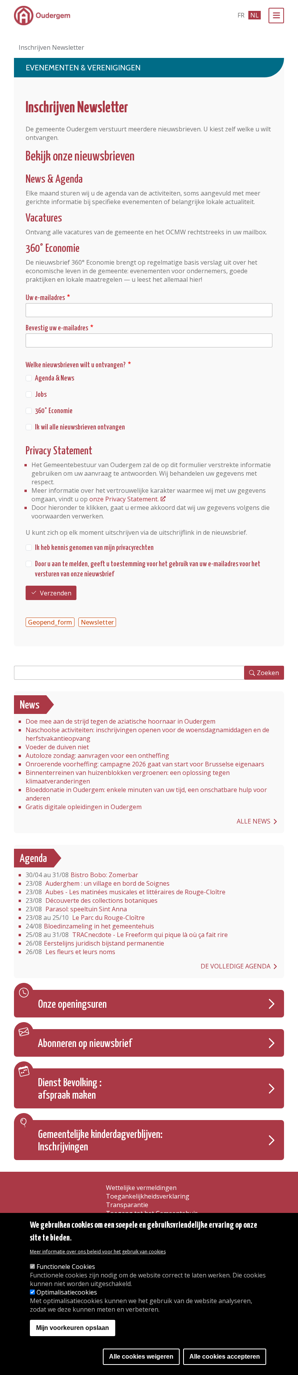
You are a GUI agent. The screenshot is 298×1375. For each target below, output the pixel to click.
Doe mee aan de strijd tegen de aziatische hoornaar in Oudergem (120, 721)
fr (240, 15)
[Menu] (276, 15)
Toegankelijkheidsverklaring (147, 1196)
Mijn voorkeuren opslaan (72, 1327)
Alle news (253, 821)
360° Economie (54, 411)
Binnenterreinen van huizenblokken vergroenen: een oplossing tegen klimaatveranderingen (128, 776)
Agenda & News (54, 378)
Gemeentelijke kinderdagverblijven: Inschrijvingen (100, 1141)
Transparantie (127, 1205)
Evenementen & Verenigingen (83, 67)
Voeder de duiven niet (57, 747)
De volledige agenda (235, 966)
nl (254, 15)
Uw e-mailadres (45, 298)
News (30, 705)
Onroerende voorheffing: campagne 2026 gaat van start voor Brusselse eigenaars (145, 764)
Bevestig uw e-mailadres (57, 328)
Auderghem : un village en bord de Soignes (98, 883)
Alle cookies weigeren (141, 1356)
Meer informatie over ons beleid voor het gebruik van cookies (98, 1251)
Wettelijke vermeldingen (141, 1187)
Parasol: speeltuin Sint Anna (76, 909)
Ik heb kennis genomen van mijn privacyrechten (94, 547)
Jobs (41, 394)
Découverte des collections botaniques (92, 900)
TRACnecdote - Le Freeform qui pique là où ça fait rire (127, 934)
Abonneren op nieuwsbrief (85, 1043)
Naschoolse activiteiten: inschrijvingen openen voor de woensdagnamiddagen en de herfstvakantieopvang (147, 734)
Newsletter (97, 622)
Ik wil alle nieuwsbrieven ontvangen (80, 427)
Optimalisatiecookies (66, 1292)
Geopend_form (50, 622)
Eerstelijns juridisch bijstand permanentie (95, 943)
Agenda (33, 858)
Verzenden (55, 593)
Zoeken (268, 672)
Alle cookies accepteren (224, 1356)
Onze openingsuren (72, 1004)
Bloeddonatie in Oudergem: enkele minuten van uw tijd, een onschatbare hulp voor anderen (146, 794)
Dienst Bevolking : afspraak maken (70, 1089)
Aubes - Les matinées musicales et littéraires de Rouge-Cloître (125, 892)
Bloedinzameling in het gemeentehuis (90, 926)
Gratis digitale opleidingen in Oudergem (84, 807)
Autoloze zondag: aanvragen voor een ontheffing (97, 755)
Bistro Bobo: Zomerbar (82, 875)
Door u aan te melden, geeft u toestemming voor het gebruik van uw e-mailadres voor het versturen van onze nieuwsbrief (147, 569)
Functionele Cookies (65, 1266)
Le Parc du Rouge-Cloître (85, 917)
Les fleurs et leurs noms (70, 951)
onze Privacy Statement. (124, 499)
